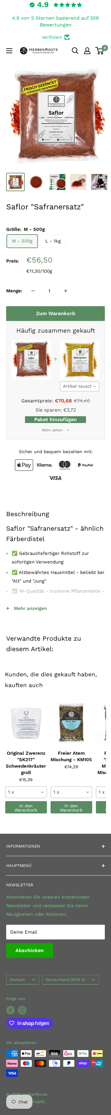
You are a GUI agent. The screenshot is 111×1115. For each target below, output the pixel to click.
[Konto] (87, 50)
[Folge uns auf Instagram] (22, 1010)
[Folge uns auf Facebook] (10, 1010)
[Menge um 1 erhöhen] (65, 290)
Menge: (14, 291)
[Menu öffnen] (9, 50)
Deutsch (17, 979)
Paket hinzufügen (55, 419)
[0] (100, 50)
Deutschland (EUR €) (65, 979)
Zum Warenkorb (55, 313)
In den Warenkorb (25, 808)
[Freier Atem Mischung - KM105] (71, 723)
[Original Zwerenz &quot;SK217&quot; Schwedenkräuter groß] (26, 723)
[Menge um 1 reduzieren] (33, 290)
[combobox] (80, 386)
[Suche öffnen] (75, 50)
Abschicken (29, 950)
